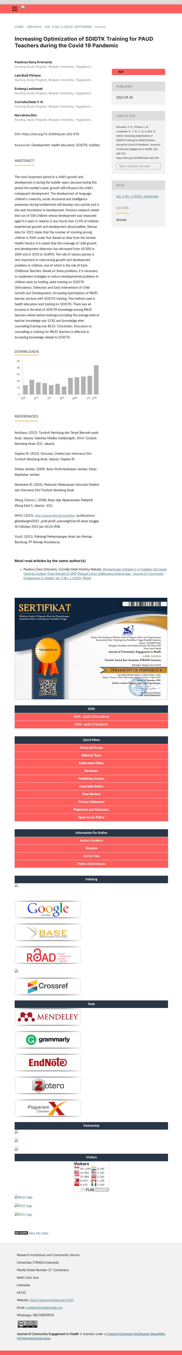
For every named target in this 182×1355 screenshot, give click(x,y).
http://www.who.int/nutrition (55, 515)
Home (19, 27)
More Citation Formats (134, 166)
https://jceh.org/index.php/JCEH (52, 1300)
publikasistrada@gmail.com (44, 1307)
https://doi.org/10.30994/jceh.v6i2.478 (50, 134)
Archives (34, 27)
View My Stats (38, 1233)
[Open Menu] (14, 8)
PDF (121, 72)
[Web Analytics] (21, 1233)
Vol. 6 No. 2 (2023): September (68, 27)
